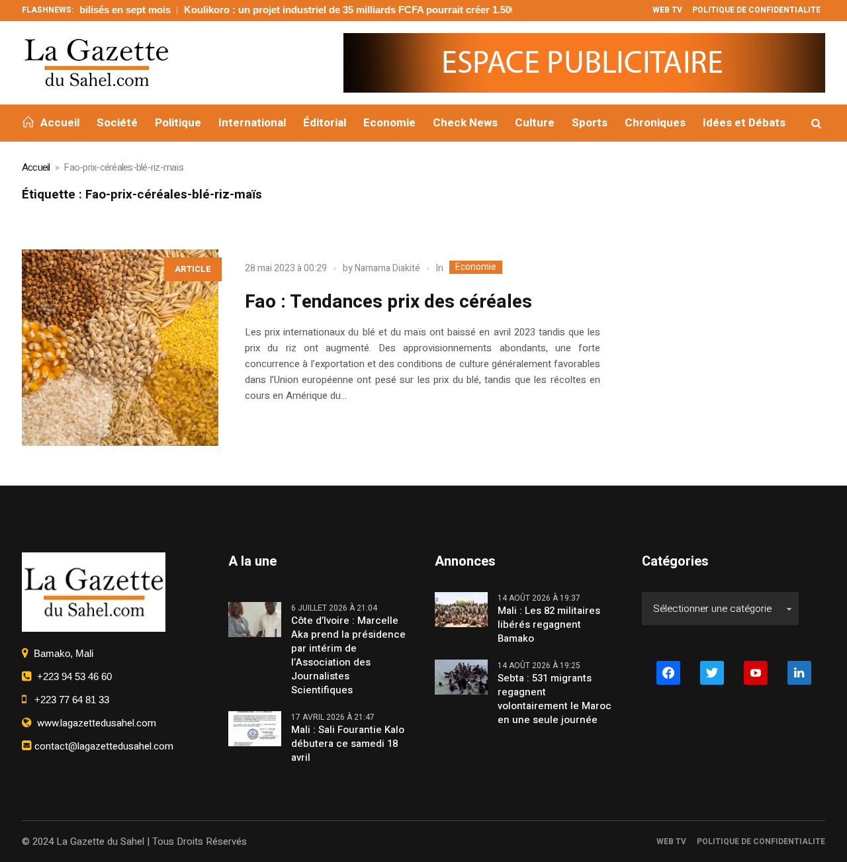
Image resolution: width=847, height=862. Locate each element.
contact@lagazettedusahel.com (102, 746)
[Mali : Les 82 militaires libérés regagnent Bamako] (461, 609)
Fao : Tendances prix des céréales (388, 302)
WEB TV (671, 841)
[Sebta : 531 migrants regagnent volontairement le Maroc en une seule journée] (461, 676)
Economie (475, 267)
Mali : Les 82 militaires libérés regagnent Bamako (549, 625)
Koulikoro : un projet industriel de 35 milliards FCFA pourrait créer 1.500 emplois (346, 9)
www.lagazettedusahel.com (94, 723)
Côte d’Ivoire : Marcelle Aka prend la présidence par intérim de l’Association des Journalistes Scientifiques (348, 655)
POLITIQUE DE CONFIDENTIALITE (761, 841)
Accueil (36, 167)
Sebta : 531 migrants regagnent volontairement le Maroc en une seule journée (554, 699)
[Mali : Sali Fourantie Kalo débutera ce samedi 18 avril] (254, 728)
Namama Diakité (387, 268)
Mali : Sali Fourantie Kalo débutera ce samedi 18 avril (347, 744)
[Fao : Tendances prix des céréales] (120, 347)
